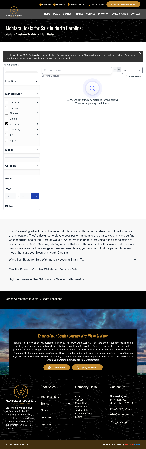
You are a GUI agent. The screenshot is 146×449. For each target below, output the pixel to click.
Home (47, 13)
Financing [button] (46, 410)
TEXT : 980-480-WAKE (124, 4)
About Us (80, 396)
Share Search (135, 76)
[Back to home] (14, 11)
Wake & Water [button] (120, 13)
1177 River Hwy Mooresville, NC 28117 (121, 401)
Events (78, 416)
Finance (78, 13)
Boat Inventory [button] (49, 397)
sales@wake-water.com (122, 414)
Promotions (81, 406)
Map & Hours (81, 403)
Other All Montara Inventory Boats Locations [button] (34, 299)
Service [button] (90, 13)
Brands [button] (67, 13)
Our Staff (79, 399)
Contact (135, 13)
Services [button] (45, 417)
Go (35, 196)
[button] (73, 259)
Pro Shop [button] (103, 13)
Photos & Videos (83, 413)
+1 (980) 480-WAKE (120, 408)
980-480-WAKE (97, 4)
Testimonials (81, 410)
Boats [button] (56, 13)
